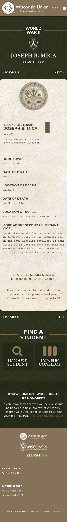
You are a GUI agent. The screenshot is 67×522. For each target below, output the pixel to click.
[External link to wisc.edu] (33, 446)
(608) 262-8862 (14, 473)
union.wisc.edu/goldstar (41, 298)
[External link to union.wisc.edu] (33, 436)
